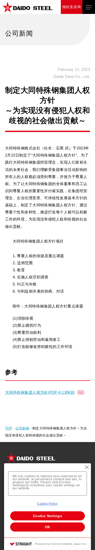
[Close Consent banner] (87, 467)
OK (47, 527)
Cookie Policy (47, 503)
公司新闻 (22, 428)
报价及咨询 (71, 7)
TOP (8, 428)
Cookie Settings (47, 516)
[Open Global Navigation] (88, 7)
